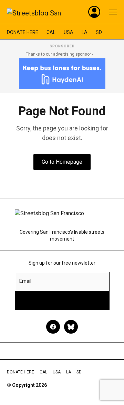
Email (25, 281)
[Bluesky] (71, 327)
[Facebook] (53, 327)
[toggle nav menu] (113, 12)
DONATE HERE (22, 32)
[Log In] (94, 12)
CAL (50, 32)
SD (99, 32)
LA (84, 32)
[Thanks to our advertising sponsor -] (62, 73)
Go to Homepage (62, 162)
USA (68, 32)
